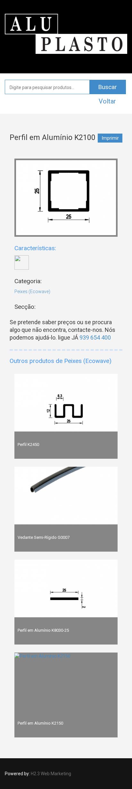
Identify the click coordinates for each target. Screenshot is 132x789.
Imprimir (110, 138)
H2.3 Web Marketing (51, 773)
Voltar (107, 101)
